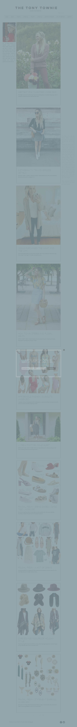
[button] (64, 350)
